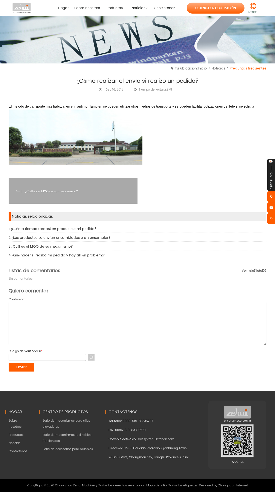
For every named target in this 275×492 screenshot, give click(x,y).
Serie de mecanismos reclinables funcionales (67, 437)
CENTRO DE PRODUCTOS (65, 412)
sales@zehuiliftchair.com (156, 439)
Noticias (218, 68)
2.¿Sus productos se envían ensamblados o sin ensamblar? (60, 238)
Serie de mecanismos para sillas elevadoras (66, 423)
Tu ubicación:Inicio (191, 68)
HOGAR (15, 412)
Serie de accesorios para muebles (68, 449)
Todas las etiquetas (182, 485)
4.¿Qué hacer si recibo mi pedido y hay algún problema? (57, 255)
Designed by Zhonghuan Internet (223, 485)
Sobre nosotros (15, 423)
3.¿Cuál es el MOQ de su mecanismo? (41, 246)
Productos (16, 434)
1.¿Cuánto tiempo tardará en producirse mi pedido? (52, 229)
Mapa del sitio (156, 485)
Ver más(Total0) (254, 270)
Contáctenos (18, 451)
